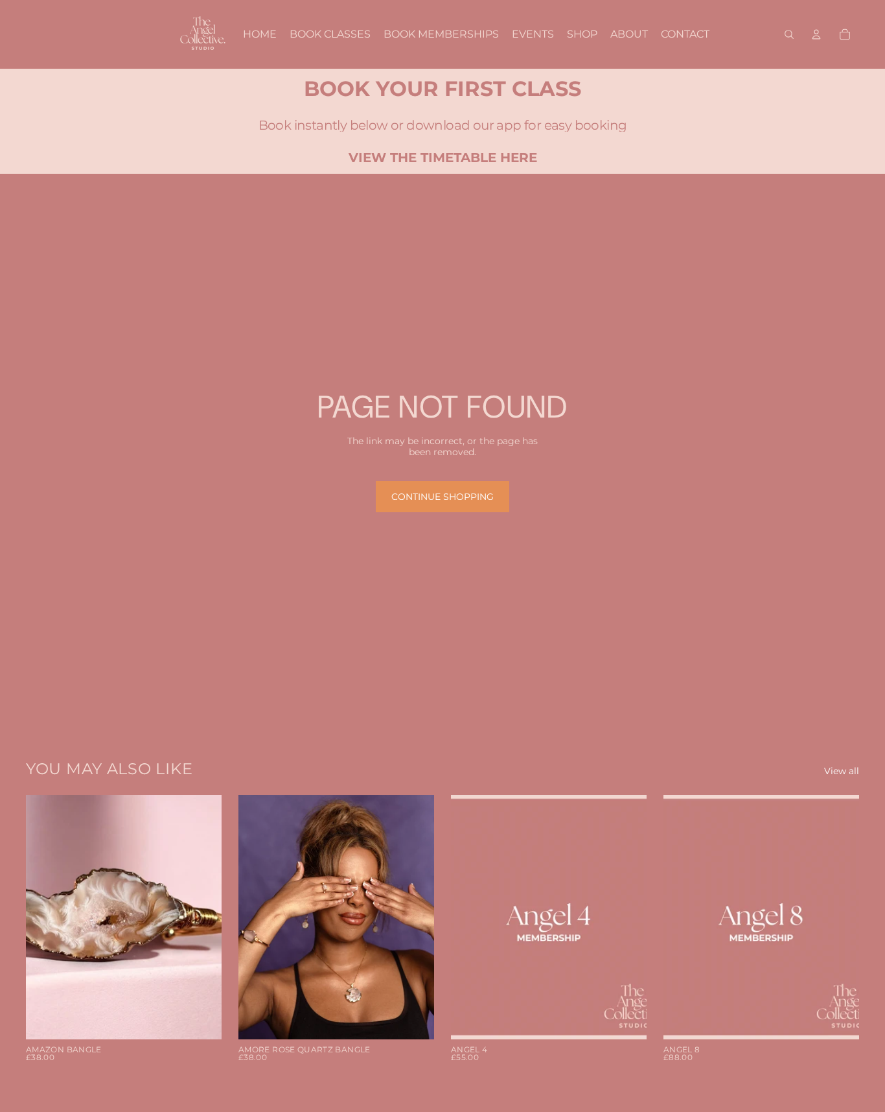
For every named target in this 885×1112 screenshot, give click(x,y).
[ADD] (201, 1020)
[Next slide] (202, 917)
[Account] (816, 34)
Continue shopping (442, 497)
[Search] (789, 34)
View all (841, 771)
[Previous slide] (45, 917)
